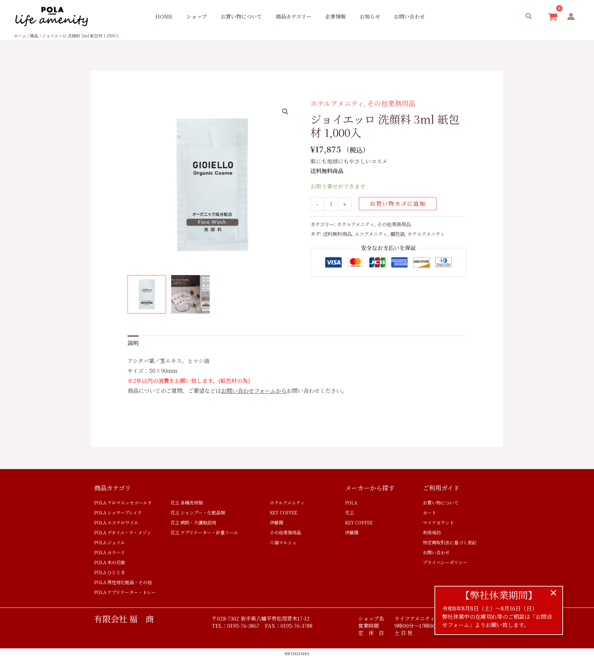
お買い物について (241, 16)
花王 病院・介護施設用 (193, 522)
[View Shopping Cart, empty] (552, 17)
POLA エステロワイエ (116, 522)
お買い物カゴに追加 (398, 203)
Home (164, 16)
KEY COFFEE (283, 512)
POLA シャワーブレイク (118, 512)
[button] (529, 17)
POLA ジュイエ (109, 542)
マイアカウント (438, 522)
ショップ (196, 16)
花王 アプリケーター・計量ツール (204, 532)
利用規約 (432, 532)
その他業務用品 (391, 103)
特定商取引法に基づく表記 (449, 542)
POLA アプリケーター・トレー (125, 592)
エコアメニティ (370, 233)
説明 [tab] (133, 343)
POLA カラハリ (109, 552)
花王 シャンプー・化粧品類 (197, 512)
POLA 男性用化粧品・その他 (123, 582)
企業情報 (335, 16)
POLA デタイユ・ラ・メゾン (122, 532)
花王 (349, 512)
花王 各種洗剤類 (186, 502)
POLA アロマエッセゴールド (123, 502)
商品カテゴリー (293, 16)
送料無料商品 (337, 233)
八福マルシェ (283, 542)
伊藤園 (276, 522)
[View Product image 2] (190, 294)
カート (429, 512)
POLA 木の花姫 (109, 562)
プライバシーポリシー (445, 562)
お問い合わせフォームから (254, 391)
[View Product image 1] (147, 294)
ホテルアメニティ (337, 103)
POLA (351, 502)
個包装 (397, 233)
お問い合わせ (409, 16)
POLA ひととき (109, 572)
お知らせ (370, 16)
